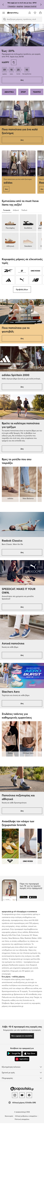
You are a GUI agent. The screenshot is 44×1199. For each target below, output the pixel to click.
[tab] (7, 210)
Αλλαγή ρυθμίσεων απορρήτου (26, 1116)
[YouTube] (22, 1095)
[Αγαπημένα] (35, 13)
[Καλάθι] (40, 13)
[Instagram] (14, 1095)
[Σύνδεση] (29, 13)
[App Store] (29, 1053)
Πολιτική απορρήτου (22, 1119)
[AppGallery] (22, 1059)
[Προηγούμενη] (3, 4)
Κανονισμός (9, 1116)
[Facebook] (29, 1095)
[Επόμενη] (41, 4)
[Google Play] (14, 1053)
